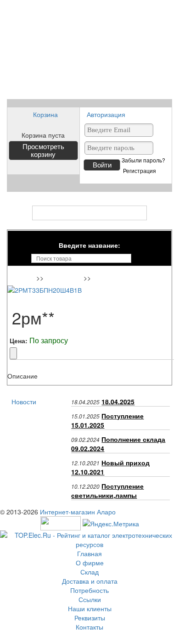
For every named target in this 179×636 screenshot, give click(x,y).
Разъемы (108, 278)
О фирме (90, 562)
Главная (23, 278)
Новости (23, 401)
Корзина (45, 114)
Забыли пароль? (143, 160)
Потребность (89, 590)
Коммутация (65, 278)
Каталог (89, 213)
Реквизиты (89, 617)
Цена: (19, 340)
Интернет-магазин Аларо (78, 511)
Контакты (89, 626)
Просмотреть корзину (43, 150)
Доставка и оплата (89, 581)
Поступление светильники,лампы (107, 490)
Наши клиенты (90, 608)
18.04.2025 (117, 401)
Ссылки (89, 599)
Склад (89, 571)
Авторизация (106, 114)
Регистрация (139, 170)
